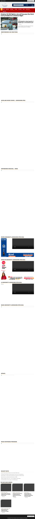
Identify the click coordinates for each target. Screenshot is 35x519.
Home (4, 9)
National (11, 9)
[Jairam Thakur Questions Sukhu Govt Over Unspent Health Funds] (6, 487)
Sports (9, 508)
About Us (4, 11)
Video (24, 9)
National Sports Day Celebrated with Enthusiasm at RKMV (5, 510)
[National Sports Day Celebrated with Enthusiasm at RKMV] (6, 503)
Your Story (28, 9)
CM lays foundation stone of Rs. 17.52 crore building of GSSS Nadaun (11, 478)
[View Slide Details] (17, 455)
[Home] (1, 9)
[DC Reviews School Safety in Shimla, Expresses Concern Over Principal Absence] (17, 487)
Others (16, 9)
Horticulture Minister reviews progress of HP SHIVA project (9, 479)
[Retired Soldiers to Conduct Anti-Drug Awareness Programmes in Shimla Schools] (29, 487)
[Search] (33, 9)
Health (2, 492)
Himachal (7, 9)
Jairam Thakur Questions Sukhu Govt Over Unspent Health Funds (10, 472)
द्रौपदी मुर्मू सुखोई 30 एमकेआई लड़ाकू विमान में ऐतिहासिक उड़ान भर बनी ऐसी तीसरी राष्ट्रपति (25, 22)
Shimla (6, 492)
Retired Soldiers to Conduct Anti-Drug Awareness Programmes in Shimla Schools (12, 475)
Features (20, 9)
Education (14, 492)
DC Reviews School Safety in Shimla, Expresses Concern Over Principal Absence (12, 474)
